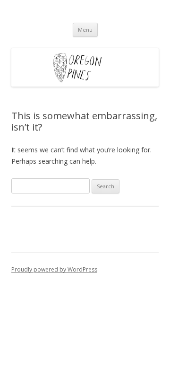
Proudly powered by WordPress (54, 269)
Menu (85, 29)
